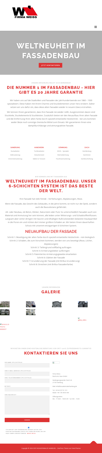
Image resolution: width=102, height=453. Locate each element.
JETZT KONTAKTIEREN (50, 65)
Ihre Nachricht (10, 394)
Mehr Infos (31, 433)
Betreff (8, 386)
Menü (95, 27)
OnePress (60, 448)
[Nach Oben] (93, 443)
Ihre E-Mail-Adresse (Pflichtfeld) (18, 370)
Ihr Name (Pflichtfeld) (13, 362)
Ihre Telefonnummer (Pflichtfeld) (18, 377)
